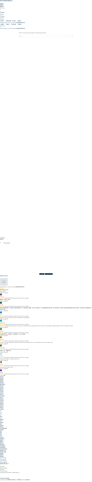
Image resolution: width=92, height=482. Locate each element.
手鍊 (1, 435)
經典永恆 (1, 407)
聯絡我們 (1, 453)
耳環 (1, 434)
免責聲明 (7, 475)
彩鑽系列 (1, 437)
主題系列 (1, 391)
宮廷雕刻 (1, 422)
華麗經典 (1, 390)
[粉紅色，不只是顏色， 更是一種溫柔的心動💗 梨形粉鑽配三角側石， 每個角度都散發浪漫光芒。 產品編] (11, 250)
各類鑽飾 (1, 430)
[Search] (72, 36)
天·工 (1, 413)
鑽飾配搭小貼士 (3, 450)
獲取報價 (1, 456)
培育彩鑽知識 (2, 447)
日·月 (1, 418)
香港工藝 (1, 406)
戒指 (1, 431)
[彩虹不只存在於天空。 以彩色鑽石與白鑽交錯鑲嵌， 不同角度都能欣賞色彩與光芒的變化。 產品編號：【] (34, 263)
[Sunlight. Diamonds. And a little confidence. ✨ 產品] (57, 263)
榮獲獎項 (1, 381)
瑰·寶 (1, 421)
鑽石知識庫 (2, 444)
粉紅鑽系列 (2, 438)
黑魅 (1, 424)
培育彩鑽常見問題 (3, 449)
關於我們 (1, 377)
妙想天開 (1, 400)
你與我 (1, 397)
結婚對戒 (1, 405)
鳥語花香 (1, 393)
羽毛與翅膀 (2, 396)
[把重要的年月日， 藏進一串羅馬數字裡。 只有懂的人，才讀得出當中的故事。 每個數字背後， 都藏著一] (57, 251)
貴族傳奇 (1, 399)
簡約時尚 (1, 388)
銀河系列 (1, 394)
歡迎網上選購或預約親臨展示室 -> (6, 0)
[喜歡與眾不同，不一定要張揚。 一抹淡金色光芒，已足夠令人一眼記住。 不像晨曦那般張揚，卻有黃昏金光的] (11, 263)
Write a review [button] (3, 291)
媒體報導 (1, 380)
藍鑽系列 (1, 440)
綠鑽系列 (1, 443)
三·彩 (1, 412)
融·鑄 (1, 416)
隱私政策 (11, 475)
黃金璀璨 (1, 419)
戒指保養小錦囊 (3, 452)
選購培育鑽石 (2, 384)
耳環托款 (1, 402)
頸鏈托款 (1, 403)
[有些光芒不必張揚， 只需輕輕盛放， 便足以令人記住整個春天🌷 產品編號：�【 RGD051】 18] (34, 249)
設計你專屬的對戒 (3, 428)
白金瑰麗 (1, 409)
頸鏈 (1, 432)
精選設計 (1, 427)
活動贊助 (1, 382)
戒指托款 (1, 387)
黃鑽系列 (1, 441)
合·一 (1, 415)
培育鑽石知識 (2, 446)
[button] (3, 21)
